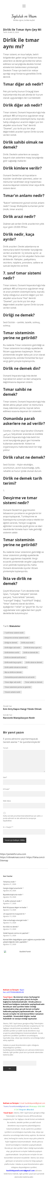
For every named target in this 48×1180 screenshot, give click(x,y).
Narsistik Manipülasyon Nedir (19, 717)
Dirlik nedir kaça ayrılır (13, 662)
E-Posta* (6, 789)
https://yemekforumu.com (13, 854)
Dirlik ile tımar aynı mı (32, 647)
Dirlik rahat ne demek (34, 662)
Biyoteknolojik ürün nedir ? (13, 894)
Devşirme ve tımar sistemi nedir (17, 638)
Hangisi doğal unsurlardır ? (13, 888)
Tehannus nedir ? (9, 882)
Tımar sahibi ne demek (33, 682)
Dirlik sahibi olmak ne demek (15, 667)
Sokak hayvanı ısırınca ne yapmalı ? (16, 933)
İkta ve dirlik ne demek (13, 672)
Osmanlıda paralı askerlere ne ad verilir (20, 677)
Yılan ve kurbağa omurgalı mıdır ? (15, 920)
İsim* (5, 777)
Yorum (5, 748)
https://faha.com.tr (35, 857)
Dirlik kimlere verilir (12, 652)
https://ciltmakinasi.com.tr (13, 857)
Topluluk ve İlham (24, 16)
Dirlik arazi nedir (27, 642)
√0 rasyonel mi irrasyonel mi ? (14, 914)
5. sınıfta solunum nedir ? (12, 901)
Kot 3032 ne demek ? (11, 927)
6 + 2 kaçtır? (8, 827)
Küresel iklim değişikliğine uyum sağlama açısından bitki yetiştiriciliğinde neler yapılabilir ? (24, 940)
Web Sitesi (7, 801)
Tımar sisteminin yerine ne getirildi (18, 687)
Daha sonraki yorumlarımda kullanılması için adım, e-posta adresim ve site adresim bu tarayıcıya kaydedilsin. (23, 818)
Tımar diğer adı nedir (13, 682)
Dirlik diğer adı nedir (12, 647)
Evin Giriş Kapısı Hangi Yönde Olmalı (22, 709)
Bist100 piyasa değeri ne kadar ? (15, 907)
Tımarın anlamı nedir (12, 692)
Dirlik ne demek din (30, 652)
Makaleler (14, 626)
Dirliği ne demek (11, 642)
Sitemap (4, 860)
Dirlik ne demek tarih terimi (15, 657)
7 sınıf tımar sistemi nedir (14, 633)
